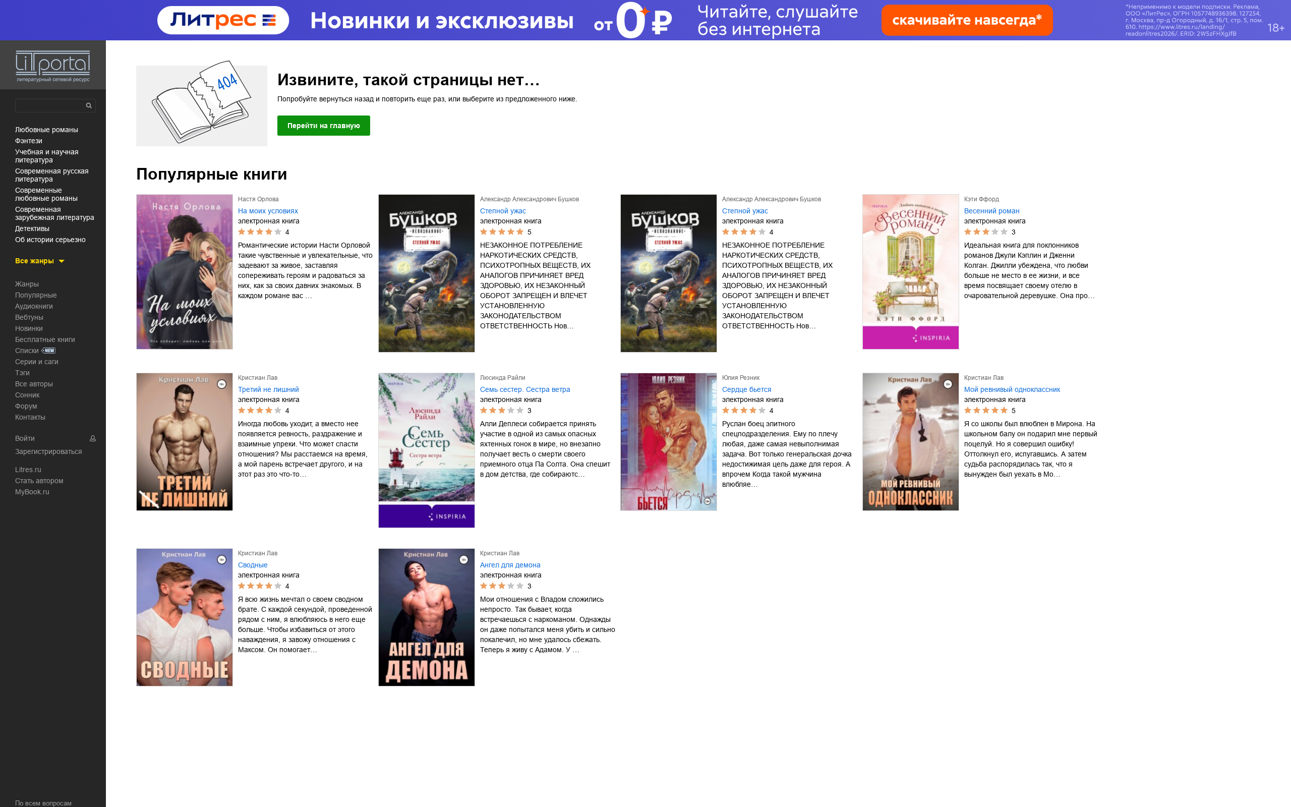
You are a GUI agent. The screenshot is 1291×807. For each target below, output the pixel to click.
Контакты (30, 417)
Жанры (27, 284)
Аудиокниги (34, 306)
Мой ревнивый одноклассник (1012, 389)
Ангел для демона (510, 565)
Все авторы (34, 384)
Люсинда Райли (502, 377)
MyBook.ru (32, 492)
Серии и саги (36, 362)
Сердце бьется (747, 389)
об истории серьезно (50, 240)
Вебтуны (29, 317)
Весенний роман (992, 211)
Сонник (27, 395)
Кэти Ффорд (981, 199)
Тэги (22, 373)
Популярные (36, 295)
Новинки (29, 328)
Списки (27, 351)
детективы (32, 228)
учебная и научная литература (47, 156)
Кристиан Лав (257, 377)
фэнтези (28, 141)
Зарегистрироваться (48, 451)
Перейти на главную (323, 126)
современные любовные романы (46, 194)
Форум (26, 406)
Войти (25, 438)
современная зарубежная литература (54, 213)
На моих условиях (268, 211)
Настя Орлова (258, 199)
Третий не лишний (268, 389)
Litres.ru (28, 470)
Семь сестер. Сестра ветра (525, 389)
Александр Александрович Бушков (529, 199)
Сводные (253, 565)
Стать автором (39, 481)
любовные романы (46, 130)
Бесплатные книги (45, 339)
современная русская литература (52, 175)
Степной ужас (503, 211)
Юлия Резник (740, 377)
